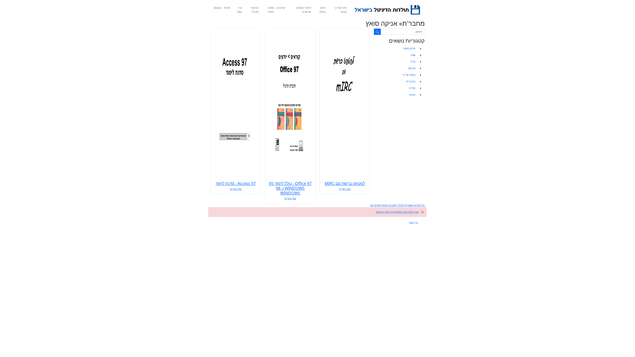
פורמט (411, 68)
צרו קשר (239, 10)
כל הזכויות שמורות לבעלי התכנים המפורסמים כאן (397, 205)
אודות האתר (270, 10)
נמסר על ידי (408, 75)
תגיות (412, 95)
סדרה (412, 88)
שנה (413, 55)
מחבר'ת (410, 81)
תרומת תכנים (255, 10)
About (217, 8)
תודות (227, 8)
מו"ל (412, 61)
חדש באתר (322, 10)
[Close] (422, 212)
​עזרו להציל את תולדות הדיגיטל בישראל (397, 212)
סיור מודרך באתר (341, 10)
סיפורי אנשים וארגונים (303, 10)
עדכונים (281, 8)
